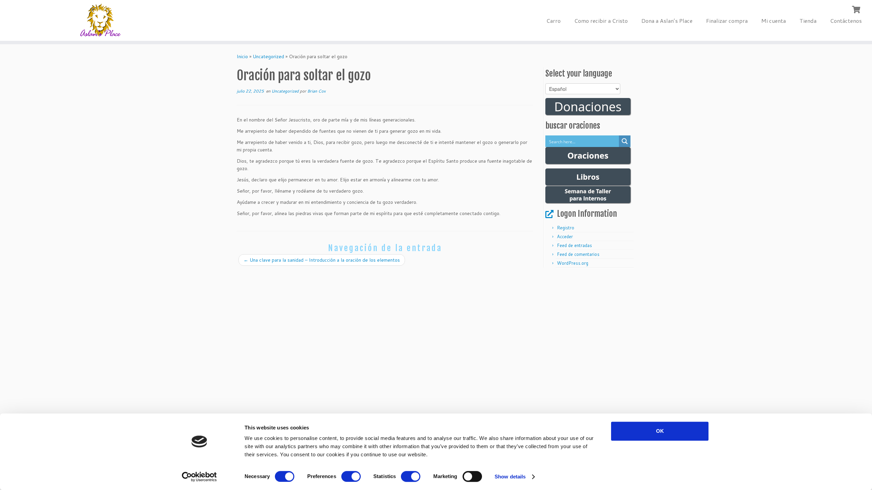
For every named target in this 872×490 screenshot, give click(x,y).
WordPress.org (572, 263)
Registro (565, 228)
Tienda (807, 20)
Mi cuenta (773, 20)
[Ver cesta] (857, 8)
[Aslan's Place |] (100, 20)
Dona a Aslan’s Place (666, 20)
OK (660, 431)
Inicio (242, 56)
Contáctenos (846, 20)
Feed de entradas (574, 245)
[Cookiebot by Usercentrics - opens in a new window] (199, 477)
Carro (553, 20)
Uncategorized (268, 56)
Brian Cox (316, 91)
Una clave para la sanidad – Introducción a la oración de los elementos (322, 260)
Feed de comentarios (578, 254)
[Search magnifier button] (624, 141)
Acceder (565, 236)
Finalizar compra (727, 20)
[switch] (351, 476)
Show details (510, 476)
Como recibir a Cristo (601, 20)
